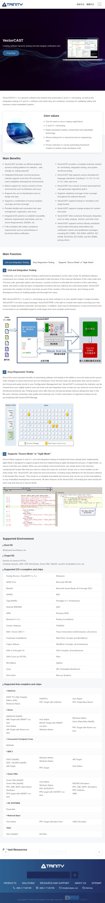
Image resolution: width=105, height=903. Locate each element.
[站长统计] (84, 900)
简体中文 (80, 4)
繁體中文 (90, 4)
